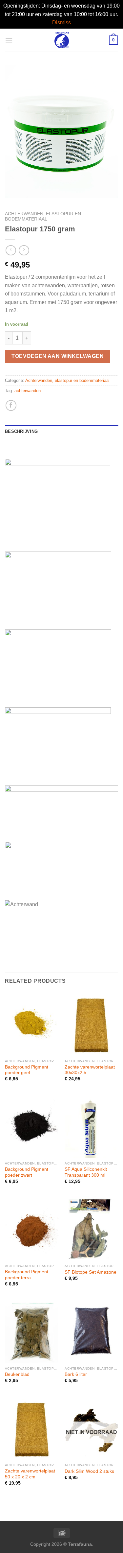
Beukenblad (17, 1374)
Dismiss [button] (61, 22)
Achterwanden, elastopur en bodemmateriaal (43, 216)
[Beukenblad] (31, 1331)
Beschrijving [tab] (21, 431)
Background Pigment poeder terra (26, 1274)
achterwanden (27, 390)
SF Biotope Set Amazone (90, 1272)
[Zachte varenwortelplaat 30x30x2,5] (91, 1024)
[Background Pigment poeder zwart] (31, 1126)
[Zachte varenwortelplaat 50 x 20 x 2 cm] (31, 1428)
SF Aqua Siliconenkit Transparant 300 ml (86, 1172)
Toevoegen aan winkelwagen (57, 356)
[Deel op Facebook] (11, 405)
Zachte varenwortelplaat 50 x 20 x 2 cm (30, 1474)
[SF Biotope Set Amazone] (91, 1228)
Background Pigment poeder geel (26, 1070)
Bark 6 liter (76, 1374)
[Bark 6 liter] (91, 1331)
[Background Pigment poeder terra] (31, 1228)
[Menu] (9, 40)
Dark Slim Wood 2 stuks (89, 1471)
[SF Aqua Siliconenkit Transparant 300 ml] (91, 1126)
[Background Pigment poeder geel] (31, 1024)
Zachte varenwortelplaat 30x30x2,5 (90, 1070)
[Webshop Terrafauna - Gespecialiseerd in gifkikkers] (61, 40)
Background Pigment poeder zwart (26, 1172)
